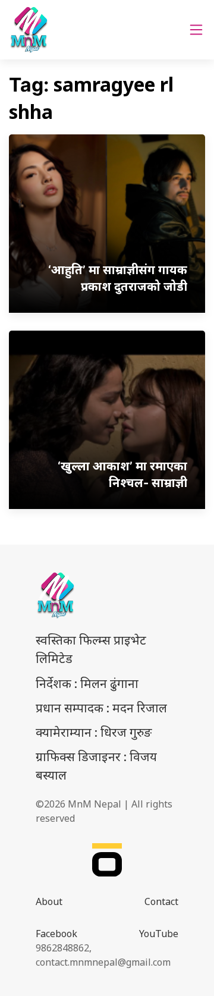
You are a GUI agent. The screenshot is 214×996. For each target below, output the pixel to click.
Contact (161, 901)
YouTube (158, 933)
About (49, 901)
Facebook (56, 933)
